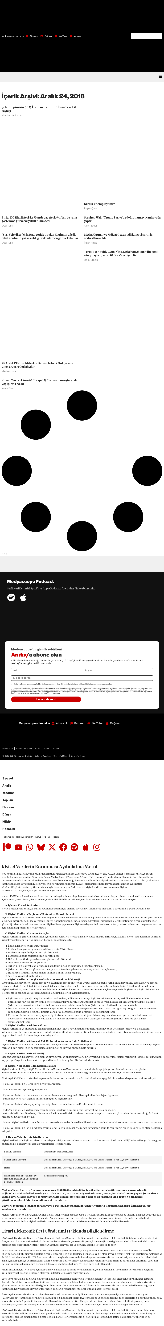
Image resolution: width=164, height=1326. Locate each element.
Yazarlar (8, 792)
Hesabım (8, 828)
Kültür (6, 821)
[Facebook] (63, 847)
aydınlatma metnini (47, 684)
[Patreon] (7, 847)
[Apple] (23, 597)
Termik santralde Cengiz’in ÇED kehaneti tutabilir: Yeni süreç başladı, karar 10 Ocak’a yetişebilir (121, 253)
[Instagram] (97, 847)
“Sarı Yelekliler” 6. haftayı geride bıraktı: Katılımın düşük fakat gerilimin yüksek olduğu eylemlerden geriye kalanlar (40, 236)
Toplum (7, 800)
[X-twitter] (52, 847)
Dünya (6, 814)
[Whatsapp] (30, 847)
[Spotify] (11, 597)
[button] (146, 16)
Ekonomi (8, 807)
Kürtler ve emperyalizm (99, 204)
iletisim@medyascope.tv (56, 1176)
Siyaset (7, 778)
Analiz (6, 785)
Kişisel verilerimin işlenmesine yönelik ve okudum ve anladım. (63, 684)
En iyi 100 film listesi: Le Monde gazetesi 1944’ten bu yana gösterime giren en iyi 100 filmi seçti (39, 219)
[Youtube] (18, 847)
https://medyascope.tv (27, 890)
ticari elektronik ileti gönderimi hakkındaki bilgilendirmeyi (77, 684)
